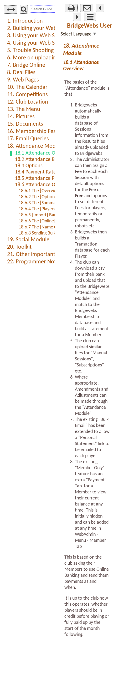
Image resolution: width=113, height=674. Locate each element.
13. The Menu (23, 109)
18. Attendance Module (35, 146)
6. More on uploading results (41, 58)
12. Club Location (27, 102)
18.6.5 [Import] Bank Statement (49, 215)
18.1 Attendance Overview (43, 153)
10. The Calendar (27, 87)
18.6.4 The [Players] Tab (42, 209)
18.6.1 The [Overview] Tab (44, 190)
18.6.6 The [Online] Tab (41, 221)
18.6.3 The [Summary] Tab (44, 203)
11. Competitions (27, 95)
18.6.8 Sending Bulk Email (43, 233)
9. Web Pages (23, 80)
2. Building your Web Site (37, 28)
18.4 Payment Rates (36, 172)
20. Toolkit (19, 247)
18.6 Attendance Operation (44, 184)
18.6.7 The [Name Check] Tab (47, 227)
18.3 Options (29, 165)
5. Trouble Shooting (30, 51)
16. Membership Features (38, 132)
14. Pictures (21, 117)
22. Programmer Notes (34, 262)
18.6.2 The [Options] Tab (42, 197)
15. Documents (25, 124)
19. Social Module (28, 240)
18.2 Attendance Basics (40, 159)
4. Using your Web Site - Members (47, 43)
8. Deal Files (21, 73)
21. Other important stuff (37, 255)
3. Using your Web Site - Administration (54, 36)
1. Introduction (25, 21)
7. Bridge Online (26, 65)
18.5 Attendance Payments (44, 178)
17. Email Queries (28, 139)
